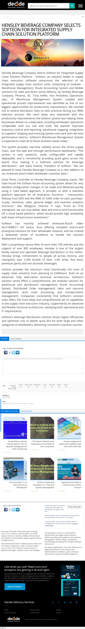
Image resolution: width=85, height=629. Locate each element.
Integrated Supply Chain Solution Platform (15, 403)
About (6, 610)
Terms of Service (10, 613)
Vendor (58, 613)
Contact (58, 610)
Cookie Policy (34, 613)
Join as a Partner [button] (15, 586)
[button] (6, 352)
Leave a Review (16, 339)
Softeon (31, 403)
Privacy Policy (34, 610)
